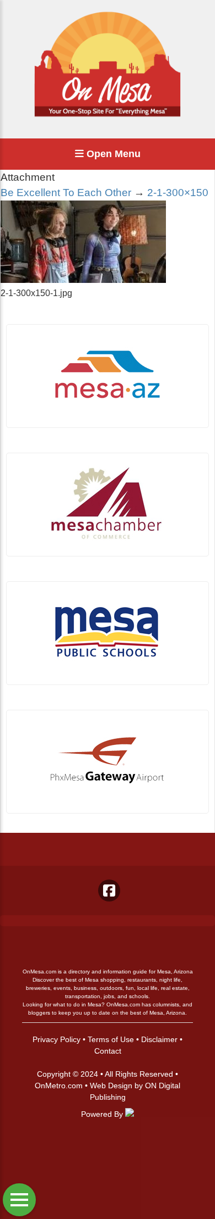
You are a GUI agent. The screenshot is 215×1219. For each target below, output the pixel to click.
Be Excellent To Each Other (66, 192)
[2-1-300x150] (83, 280)
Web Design (111, 1085)
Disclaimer (159, 1039)
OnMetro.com (59, 1085)
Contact (107, 1051)
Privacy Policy (56, 1039)
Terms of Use (111, 1039)
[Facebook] (109, 890)
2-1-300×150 (177, 192)
